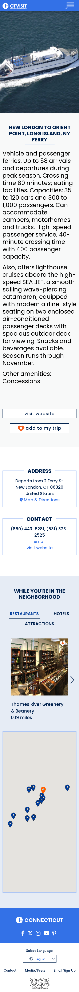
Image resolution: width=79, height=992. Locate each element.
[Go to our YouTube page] (46, 933)
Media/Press (35, 970)
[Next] (72, 680)
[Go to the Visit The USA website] (39, 983)
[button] (33, 788)
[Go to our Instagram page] (38, 933)
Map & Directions (42, 500)
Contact (10, 970)
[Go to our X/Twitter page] (30, 933)
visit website (39, 414)
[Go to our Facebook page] (23, 933)
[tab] (24, 614)
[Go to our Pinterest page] (54, 933)
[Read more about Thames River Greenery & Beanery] (39, 669)
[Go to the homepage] (15, 5)
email (40, 541)
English (40, 959)
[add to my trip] (63, 643)
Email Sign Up (65, 970)
